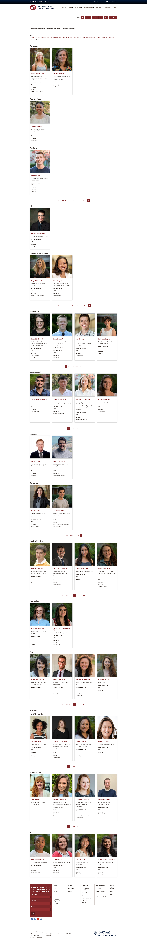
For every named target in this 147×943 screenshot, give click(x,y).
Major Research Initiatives (85, 889)
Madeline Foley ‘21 (59, 73)
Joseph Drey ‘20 (81, 339)
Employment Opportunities (57, 900)
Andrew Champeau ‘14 (60, 399)
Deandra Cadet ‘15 (37, 741)
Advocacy (32, 37)
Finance (76, 37)
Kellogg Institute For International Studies (40, 933)
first (59, 200)
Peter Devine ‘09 (58, 339)
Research (78, 7)
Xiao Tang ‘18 (57, 281)
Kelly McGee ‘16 (103, 679)
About (63, 7)
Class (106, 17)
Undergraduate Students (85, 901)
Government (82, 37)
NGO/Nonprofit (110, 37)
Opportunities (88, 7)
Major (100, 17)
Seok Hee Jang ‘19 (82, 568)
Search (115, 8)
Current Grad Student (56, 37)
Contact (56, 891)
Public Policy (33, 39)
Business (44, 37)
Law (100, 37)
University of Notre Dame (44, 932)
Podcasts (112, 894)
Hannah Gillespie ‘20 (83, 399)
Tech (38, 39)
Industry (95, 17)
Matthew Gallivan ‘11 (60, 568)
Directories (71, 888)
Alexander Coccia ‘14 (105, 799)
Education (64, 37)
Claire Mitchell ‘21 (104, 568)
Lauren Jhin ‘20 (81, 741)
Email (33, 907)
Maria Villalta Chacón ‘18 (106, 859)
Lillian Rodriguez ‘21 (105, 399)
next (76, 366)
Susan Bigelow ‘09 (37, 339)
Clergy (48, 37)
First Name (34, 894)
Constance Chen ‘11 (37, 126)
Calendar (98, 7)
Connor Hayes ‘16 (59, 679)
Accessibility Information (36, 937)
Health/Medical (89, 37)
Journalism (96, 37)
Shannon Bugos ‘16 (59, 799)
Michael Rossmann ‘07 (38, 233)
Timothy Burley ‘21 (37, 859)
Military (104, 37)
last (80, 366)
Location (88, 17)
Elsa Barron (35, 799)
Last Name (34, 900)
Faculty (83, 895)
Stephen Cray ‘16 (36, 461)
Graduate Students (86, 898)
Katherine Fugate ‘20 (105, 339)
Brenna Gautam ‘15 (37, 679)
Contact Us (48, 935)
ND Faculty (98, 888)
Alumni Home (113, 17)
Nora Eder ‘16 (57, 859)
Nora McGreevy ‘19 (37, 628)
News (111, 891)
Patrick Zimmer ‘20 (37, 175)
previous (64, 200)
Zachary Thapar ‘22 (59, 510)
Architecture (38, 37)
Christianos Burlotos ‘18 (39, 399)
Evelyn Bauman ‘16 (37, 73)
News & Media (107, 7)
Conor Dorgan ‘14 (59, 461)
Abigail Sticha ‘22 (37, 281)
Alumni (70, 891)
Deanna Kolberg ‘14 (104, 741)
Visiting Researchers (101, 891)
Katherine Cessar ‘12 (83, 799)
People (70, 7)
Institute (56, 888)
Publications (85, 892)
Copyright (32, 932)
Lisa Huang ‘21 (81, 859)
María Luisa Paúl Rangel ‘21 (61, 629)
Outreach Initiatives (58, 894)
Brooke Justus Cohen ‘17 (84, 679)
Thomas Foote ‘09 (37, 568)
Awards (55, 897)
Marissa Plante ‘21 (37, 510)
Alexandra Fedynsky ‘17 (61, 741)
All (82, 17)
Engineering (71, 37)
